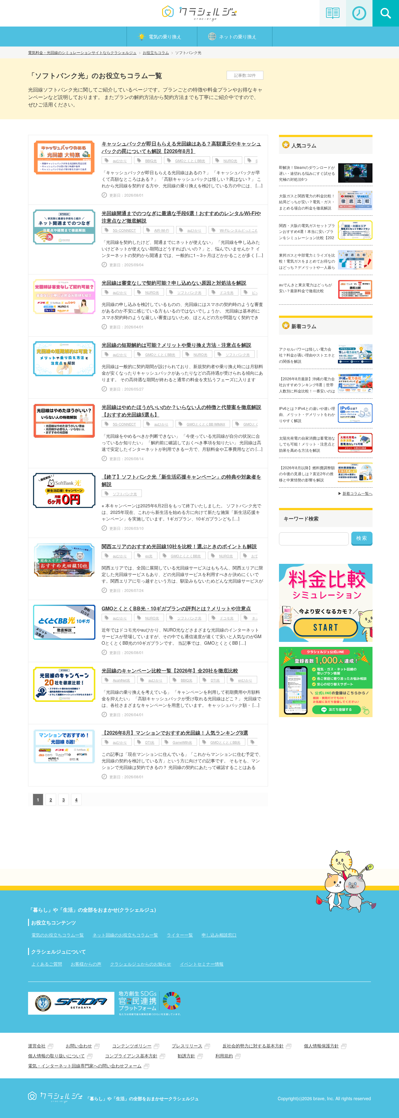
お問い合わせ (79, 1045)
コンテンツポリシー (131, 1045)
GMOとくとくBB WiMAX (206, 423)
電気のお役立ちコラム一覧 (57, 935)
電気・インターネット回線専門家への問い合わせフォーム (85, 1065)
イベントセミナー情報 (202, 964)
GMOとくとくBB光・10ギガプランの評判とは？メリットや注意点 (176, 608)
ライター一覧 (180, 935)
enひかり (245, 679)
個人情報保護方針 (321, 1045)
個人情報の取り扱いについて (56, 1055)
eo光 (148, 555)
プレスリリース (187, 1045)
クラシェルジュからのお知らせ (140, 964)
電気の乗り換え (165, 36)
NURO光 (230, 160)
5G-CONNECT (124, 230)
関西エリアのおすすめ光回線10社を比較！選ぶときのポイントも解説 (179, 546)
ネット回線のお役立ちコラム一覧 (125, 935)
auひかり (120, 160)
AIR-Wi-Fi (161, 230)
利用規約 (224, 1055)
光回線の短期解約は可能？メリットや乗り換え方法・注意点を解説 (176, 344)
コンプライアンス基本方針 (131, 1055)
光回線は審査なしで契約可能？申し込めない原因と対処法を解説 (174, 282)
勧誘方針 (186, 1055)
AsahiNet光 (121, 679)
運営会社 (37, 1045)
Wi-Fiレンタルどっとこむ (239, 230)
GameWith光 (182, 742)
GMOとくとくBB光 (190, 160)
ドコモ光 (226, 292)
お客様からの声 (86, 964)
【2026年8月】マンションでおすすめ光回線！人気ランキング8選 (175, 732)
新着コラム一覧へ (358, 493)
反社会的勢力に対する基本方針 (253, 1045)
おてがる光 (259, 555)
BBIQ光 (151, 160)
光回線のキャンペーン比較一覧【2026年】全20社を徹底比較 (170, 670)
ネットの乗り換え (238, 36)
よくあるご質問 (46, 964)
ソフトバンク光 (189, 292)
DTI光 (215, 679)
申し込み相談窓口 (219, 935)
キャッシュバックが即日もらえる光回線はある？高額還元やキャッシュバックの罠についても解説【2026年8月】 (181, 147)
